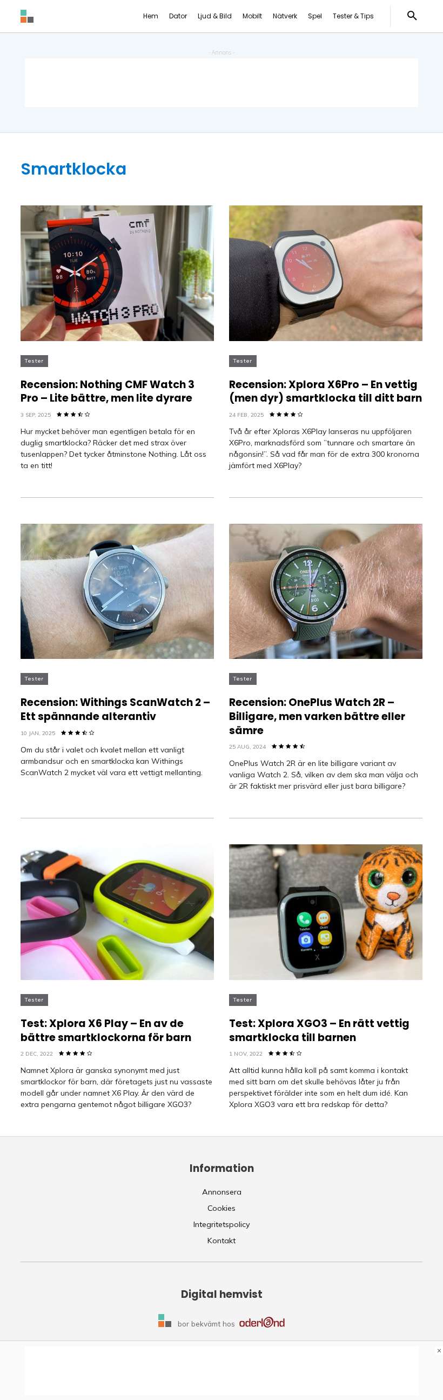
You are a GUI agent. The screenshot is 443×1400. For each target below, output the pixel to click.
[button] (411, 16)
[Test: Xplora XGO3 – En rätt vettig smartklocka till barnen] (325, 912)
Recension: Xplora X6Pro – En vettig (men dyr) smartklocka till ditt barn (325, 391)
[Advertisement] (221, 82)
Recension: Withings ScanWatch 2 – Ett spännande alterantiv (115, 709)
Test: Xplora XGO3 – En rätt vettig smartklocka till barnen (319, 1030)
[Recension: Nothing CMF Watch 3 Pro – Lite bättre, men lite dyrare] (117, 273)
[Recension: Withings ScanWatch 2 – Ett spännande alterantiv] (117, 591)
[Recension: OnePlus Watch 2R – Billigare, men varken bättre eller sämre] (325, 591)
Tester (34, 360)
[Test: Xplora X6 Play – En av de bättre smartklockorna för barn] (117, 912)
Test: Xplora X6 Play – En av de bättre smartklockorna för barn (106, 1030)
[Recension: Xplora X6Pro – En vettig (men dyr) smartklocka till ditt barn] (325, 273)
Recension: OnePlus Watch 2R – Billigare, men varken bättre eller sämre (317, 716)
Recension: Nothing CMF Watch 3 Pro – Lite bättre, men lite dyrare (107, 391)
